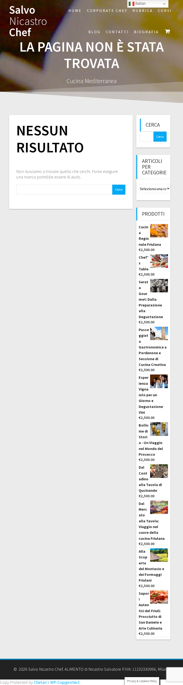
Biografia (146, 31)
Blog (94, 31)
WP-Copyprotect (65, 682)
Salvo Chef (28, 21)
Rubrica (142, 10)
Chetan (40, 682)
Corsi (165, 10)
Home (75, 10)
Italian (140, 3)
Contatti (117, 31)
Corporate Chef (107, 10)
